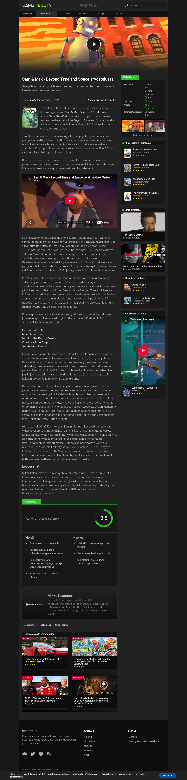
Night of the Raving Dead (38, 338)
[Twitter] (32, 753)
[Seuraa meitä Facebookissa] (90, 6)
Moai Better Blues (33, 334)
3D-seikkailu (29, 625)
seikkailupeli (45, 625)
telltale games (61, 625)
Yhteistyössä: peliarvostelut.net (144, 741)
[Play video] (93, 44)
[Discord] (24, 753)
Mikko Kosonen (38, 100)
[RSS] (49, 753)
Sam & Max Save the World (82, 112)
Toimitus (117, 14)
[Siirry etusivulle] (37, 5)
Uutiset (66, 14)
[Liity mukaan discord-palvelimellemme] (81, 6)
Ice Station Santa (33, 330)
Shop (101, 14)
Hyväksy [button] (167, 775)
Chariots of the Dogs (35, 342)
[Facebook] (41, 753)
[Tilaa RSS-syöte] (95, 6)
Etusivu (27, 14)
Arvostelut (46, 14)
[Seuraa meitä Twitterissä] (86, 6)
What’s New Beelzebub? (37, 346)
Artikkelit (84, 14)
